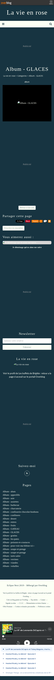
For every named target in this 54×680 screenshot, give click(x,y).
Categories (22, 76)
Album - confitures (11, 515)
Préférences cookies (44, 607)
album (27, 82)
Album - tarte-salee (11, 556)
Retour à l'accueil (27, 208)
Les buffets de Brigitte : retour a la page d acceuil (28, 593)
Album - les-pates (11, 539)
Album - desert (9, 518)
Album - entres (9, 522)
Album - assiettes (11, 501)
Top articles (34, 600)
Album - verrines (10, 559)
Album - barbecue (11, 505)
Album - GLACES (11, 532)
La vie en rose (27, 12)
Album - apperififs (11, 495)
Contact (42, 600)
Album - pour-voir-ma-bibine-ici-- (19, 546)
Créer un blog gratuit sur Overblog (17, 600)
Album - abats (9, 491)
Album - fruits (9, 525)
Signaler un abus (11, 603)
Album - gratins (10, 535)
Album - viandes (10, 562)
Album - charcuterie (12, 508)
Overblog (42, 585)
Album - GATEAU (11, 529)
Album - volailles (11, 566)
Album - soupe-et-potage (14, 549)
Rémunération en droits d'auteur (36, 603)
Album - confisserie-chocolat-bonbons (21, 512)
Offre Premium (7, 607)
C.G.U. (21, 603)
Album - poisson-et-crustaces (16, 542)
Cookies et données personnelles (25, 607)
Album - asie (8, 498)
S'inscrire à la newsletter (13, 228)
